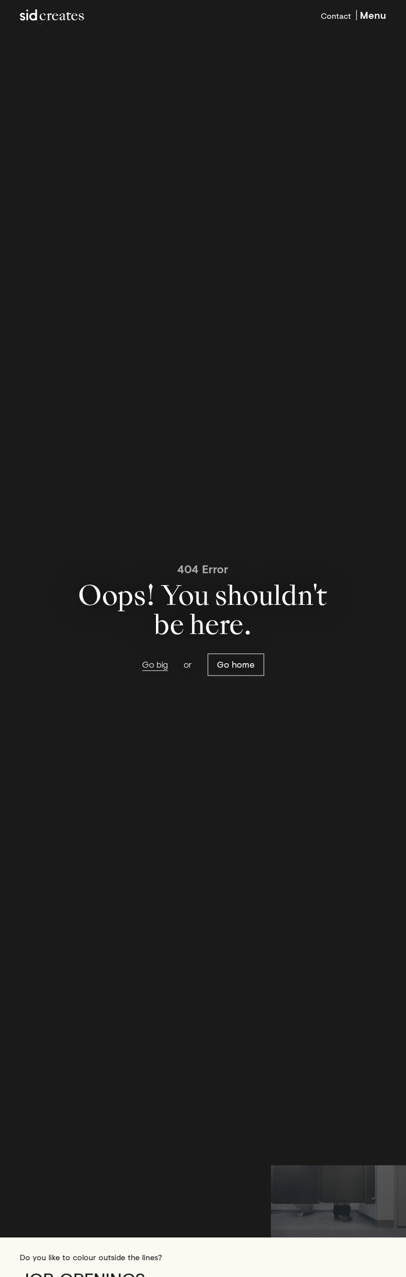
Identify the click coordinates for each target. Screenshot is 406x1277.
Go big (155, 664)
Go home (235, 664)
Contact (336, 15)
